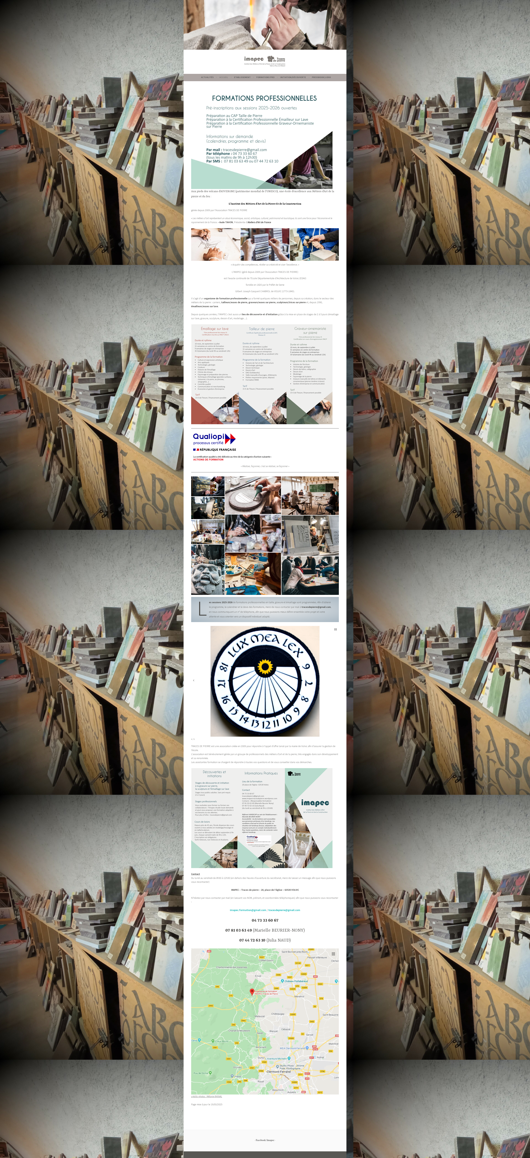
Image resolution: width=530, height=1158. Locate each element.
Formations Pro (265, 77)
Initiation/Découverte (293, 77)
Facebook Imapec (265, 1140)
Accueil (223, 77)
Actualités (207, 77)
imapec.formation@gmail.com (248, 910)
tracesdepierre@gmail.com (284, 910)
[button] (215, 244)
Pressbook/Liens (321, 77)
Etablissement (242, 77)
